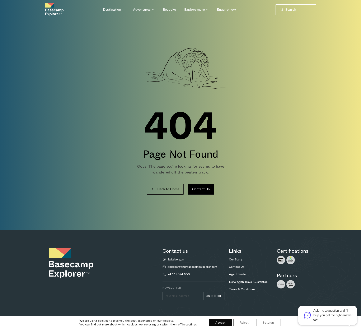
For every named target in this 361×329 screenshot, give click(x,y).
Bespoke (169, 9)
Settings (269, 322)
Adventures (142, 9)
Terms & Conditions (242, 289)
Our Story (235, 259)
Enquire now (226, 9)
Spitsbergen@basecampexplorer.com (192, 267)
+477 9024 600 (179, 274)
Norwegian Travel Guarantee (248, 282)
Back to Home (168, 189)
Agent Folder (238, 274)
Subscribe (214, 296)
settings (191, 324)
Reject (244, 322)
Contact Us (201, 189)
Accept (220, 322)
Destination (112, 9)
